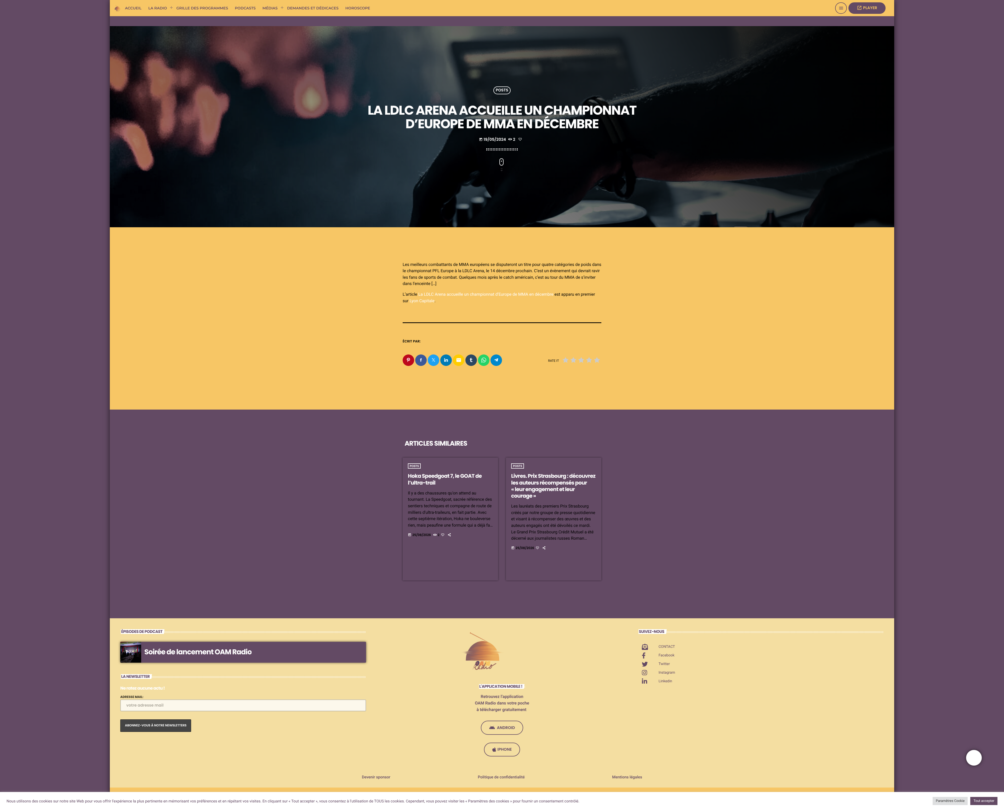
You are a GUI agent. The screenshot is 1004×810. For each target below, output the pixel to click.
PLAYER (867, 8)
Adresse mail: (131, 697)
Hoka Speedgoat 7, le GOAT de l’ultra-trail (445, 479)
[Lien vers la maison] (118, 8)
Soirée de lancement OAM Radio (198, 652)
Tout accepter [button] (983, 801)
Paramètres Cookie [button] (950, 801)
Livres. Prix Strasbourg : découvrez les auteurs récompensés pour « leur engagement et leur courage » (553, 485)
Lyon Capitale (421, 300)
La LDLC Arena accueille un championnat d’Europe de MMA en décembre (486, 294)
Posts (502, 90)
